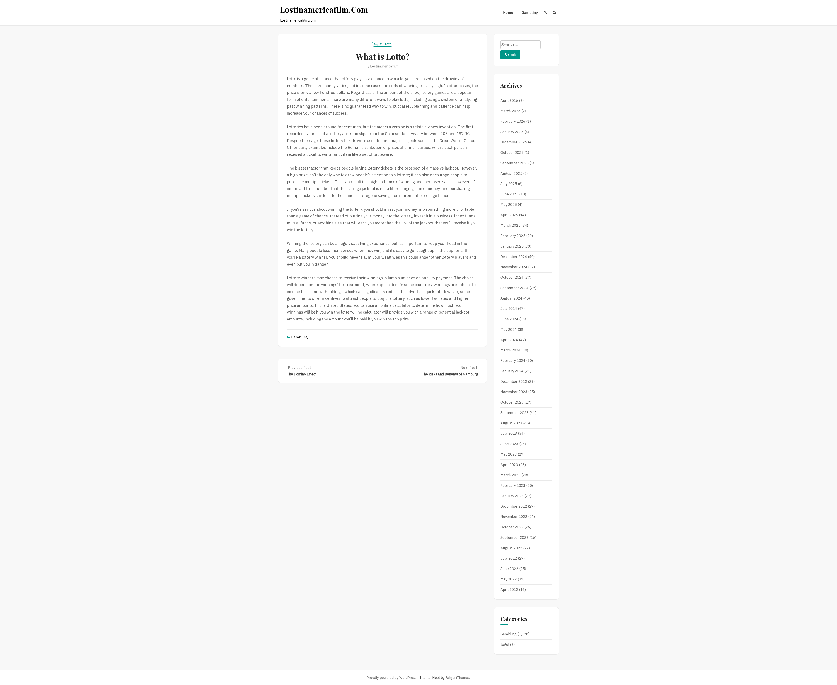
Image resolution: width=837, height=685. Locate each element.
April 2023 (509, 464)
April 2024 (509, 339)
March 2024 (510, 350)
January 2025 (512, 246)
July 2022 (508, 558)
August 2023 (511, 423)
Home (508, 12)
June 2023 (509, 443)
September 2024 (514, 287)
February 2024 (512, 360)
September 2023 (514, 412)
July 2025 (508, 183)
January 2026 (512, 131)
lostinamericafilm (384, 66)
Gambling (530, 12)
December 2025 (513, 142)
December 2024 (513, 256)
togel (504, 644)
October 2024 (512, 277)
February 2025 (512, 235)
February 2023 (512, 485)
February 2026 (512, 121)
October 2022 (512, 527)
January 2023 (512, 495)
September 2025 (514, 163)
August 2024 (511, 298)
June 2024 (509, 319)
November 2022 (513, 516)
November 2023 (513, 391)
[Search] (554, 12)
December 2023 (513, 381)
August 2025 (511, 173)
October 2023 (512, 402)
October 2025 (512, 152)
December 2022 (513, 506)
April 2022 (509, 589)
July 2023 (508, 433)
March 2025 (510, 225)
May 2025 (508, 204)
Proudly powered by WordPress (392, 677)
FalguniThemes (458, 677)
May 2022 (508, 579)
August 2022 (511, 548)
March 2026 (510, 111)
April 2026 (509, 100)
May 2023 (508, 454)
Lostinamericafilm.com (324, 9)
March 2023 (510, 475)
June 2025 (509, 194)
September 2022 (514, 537)
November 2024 (513, 267)
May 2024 (508, 329)
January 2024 (512, 371)
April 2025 (509, 215)
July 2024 (508, 308)
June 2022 (509, 568)
